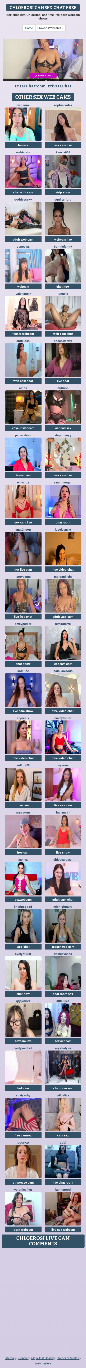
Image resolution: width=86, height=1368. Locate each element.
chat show (23, 664)
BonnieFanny (63, 246)
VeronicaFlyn (23, 1189)
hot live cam (23, 569)
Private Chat (59, 86)
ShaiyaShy (23, 1095)
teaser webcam (23, 334)
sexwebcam (23, 899)
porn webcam (23, 1229)
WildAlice (63, 1095)
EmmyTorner (62, 718)
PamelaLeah (23, 435)
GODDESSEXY (23, 199)
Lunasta (63, 293)
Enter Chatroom (30, 86)
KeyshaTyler (63, 1048)
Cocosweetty (63, 341)
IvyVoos (63, 765)
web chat (23, 946)
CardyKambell (23, 1048)
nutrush (63, 388)
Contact (23, 1358)
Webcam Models (68, 1358)
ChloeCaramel (62, 859)
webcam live (63, 239)
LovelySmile (63, 529)
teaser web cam (63, 946)
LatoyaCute (23, 576)
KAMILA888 (63, 152)
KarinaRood (63, 1189)
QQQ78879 (23, 1001)
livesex (23, 145)
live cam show (23, 711)
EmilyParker (23, 624)
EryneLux (23, 718)
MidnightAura (62, 906)
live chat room (63, 1182)
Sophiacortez (63, 105)
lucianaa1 (63, 812)
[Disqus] (43, 1302)
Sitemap (10, 1358)
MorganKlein (63, 576)
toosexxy (23, 1142)
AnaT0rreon (23, 529)
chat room (63, 522)
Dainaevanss (63, 954)
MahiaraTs (23, 152)
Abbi (63, 1142)
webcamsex (63, 428)
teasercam (23, 475)
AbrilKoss (23, 341)
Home (29, 28)
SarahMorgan (63, 482)
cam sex (63, 1135)
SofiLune (23, 671)
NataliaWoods (63, 671)
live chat (63, 381)
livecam (23, 805)
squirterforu (62, 199)
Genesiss (23, 246)
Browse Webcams (49, 28)
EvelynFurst (23, 954)
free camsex (23, 1135)
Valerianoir (23, 293)
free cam (23, 852)
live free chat (23, 616)
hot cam (23, 1088)
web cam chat (63, 334)
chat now (63, 286)
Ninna (23, 388)
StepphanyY (62, 435)
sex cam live (63, 145)
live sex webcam (63, 1229)
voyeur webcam (23, 428)
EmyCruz (23, 482)
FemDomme (63, 624)
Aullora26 (23, 765)
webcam (23, 286)
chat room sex (63, 994)
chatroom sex (63, 1088)
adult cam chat (62, 899)
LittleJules (63, 1001)
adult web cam (23, 239)
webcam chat (63, 664)
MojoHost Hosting (43, 1358)
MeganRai (23, 105)
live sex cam (63, 805)
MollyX (23, 859)
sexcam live (23, 1041)
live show (63, 852)
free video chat (63, 569)
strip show (63, 192)
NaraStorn (23, 812)
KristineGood (23, 906)
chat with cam (23, 192)
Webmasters (43, 1363)
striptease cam (23, 1182)
